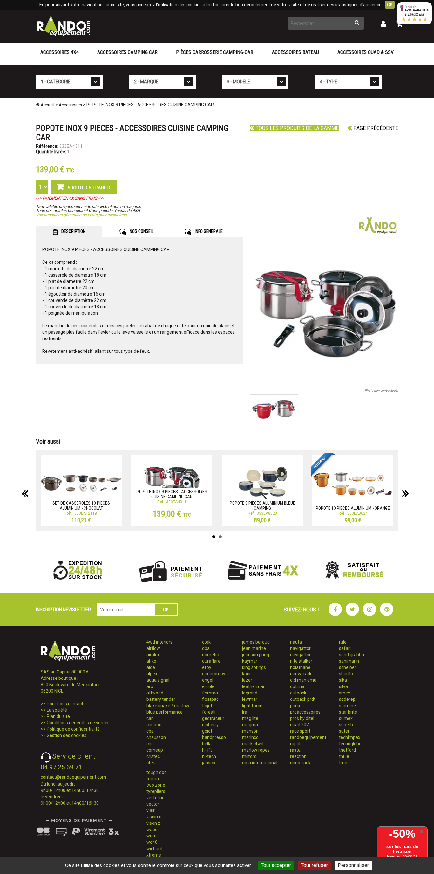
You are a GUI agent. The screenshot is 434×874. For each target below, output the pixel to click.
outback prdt (302, 699)
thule (344, 756)
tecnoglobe (350, 743)
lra (244, 711)
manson (250, 731)
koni (246, 673)
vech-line (155, 797)
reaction (298, 756)
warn (151, 835)
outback (298, 692)
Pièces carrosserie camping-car (214, 52)
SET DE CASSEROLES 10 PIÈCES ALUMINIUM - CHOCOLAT (81, 505)
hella (207, 743)
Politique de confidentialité (73, 729)
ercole (208, 686)
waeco (153, 829)
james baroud (256, 642)
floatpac (210, 699)
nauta (296, 642)
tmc (343, 762)
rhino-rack (300, 762)
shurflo (346, 673)
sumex (346, 718)
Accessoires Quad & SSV (365, 52)
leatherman (254, 686)
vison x (153, 823)
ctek (150, 762)
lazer (247, 680)
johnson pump (256, 654)
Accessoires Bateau (295, 52)
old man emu (303, 680)
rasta (295, 750)
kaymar (249, 661)
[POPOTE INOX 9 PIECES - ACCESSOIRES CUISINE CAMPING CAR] (325, 312)
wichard (154, 848)
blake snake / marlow (167, 705)
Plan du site (58, 716)
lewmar (249, 699)
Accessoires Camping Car (127, 52)
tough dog (156, 772)
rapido (296, 743)
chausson (156, 737)
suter (344, 731)
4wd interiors (159, 642)
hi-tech (209, 756)
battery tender (160, 699)
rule (343, 642)
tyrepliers (155, 791)
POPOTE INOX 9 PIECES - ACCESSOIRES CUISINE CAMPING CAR (172, 494)
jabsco (208, 762)
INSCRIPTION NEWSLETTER (63, 609)
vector (152, 804)
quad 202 (299, 724)
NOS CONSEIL (141, 231)
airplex (153, 654)
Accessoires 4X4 (59, 52)
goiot (207, 731)
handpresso (214, 737)
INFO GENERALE (208, 231)
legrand (249, 692)
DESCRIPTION (72, 231)
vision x (153, 816)
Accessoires (70, 104)
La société (57, 710)
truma (152, 778)
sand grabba (351, 654)
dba (206, 648)
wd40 (152, 842)
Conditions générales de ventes (78, 722)
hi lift (207, 750)
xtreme (153, 854)
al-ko (151, 661)
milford (249, 756)
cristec (153, 756)
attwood (154, 692)
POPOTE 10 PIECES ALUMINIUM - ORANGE (353, 508)
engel (207, 680)
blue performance (164, 711)
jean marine (254, 648)
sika (343, 680)
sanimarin (349, 661)
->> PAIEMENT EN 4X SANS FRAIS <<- (70, 198)
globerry (210, 724)
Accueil (47, 104)
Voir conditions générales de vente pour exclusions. (82, 214)
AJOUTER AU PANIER (88, 187)
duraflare (211, 661)
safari (345, 648)
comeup (154, 750)
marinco (250, 737)
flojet (207, 705)
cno (150, 743)
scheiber (347, 667)
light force (252, 705)
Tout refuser (314, 865)
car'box (153, 724)
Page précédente (375, 128)
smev (344, 692)
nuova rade (301, 673)
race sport (300, 731)
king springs (254, 667)
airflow (153, 648)
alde (150, 667)
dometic (210, 654)
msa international (259, 762)
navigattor (300, 648)
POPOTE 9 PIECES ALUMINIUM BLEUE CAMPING (262, 505)
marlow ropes (256, 750)
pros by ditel (302, 718)
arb (149, 686)
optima (297, 686)
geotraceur (213, 718)
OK (390, 4)
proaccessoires (305, 711)
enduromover (215, 673)
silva (343, 686)
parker (296, 705)
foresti (208, 711)
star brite (348, 711)
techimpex (349, 737)
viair (150, 810)
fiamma (210, 692)
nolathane (300, 667)
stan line (347, 705)
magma (250, 724)
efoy (206, 667)
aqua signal (157, 680)
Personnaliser (353, 865)
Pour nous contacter (67, 703)
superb (346, 724)
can (150, 718)
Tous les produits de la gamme (296, 128)
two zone (155, 785)
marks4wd (252, 743)
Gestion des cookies (66, 735)
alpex (151, 673)
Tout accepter (276, 865)
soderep (347, 699)
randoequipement (308, 737)
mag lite (250, 718)
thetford (347, 750)
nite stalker (301, 661)
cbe (150, 731)
